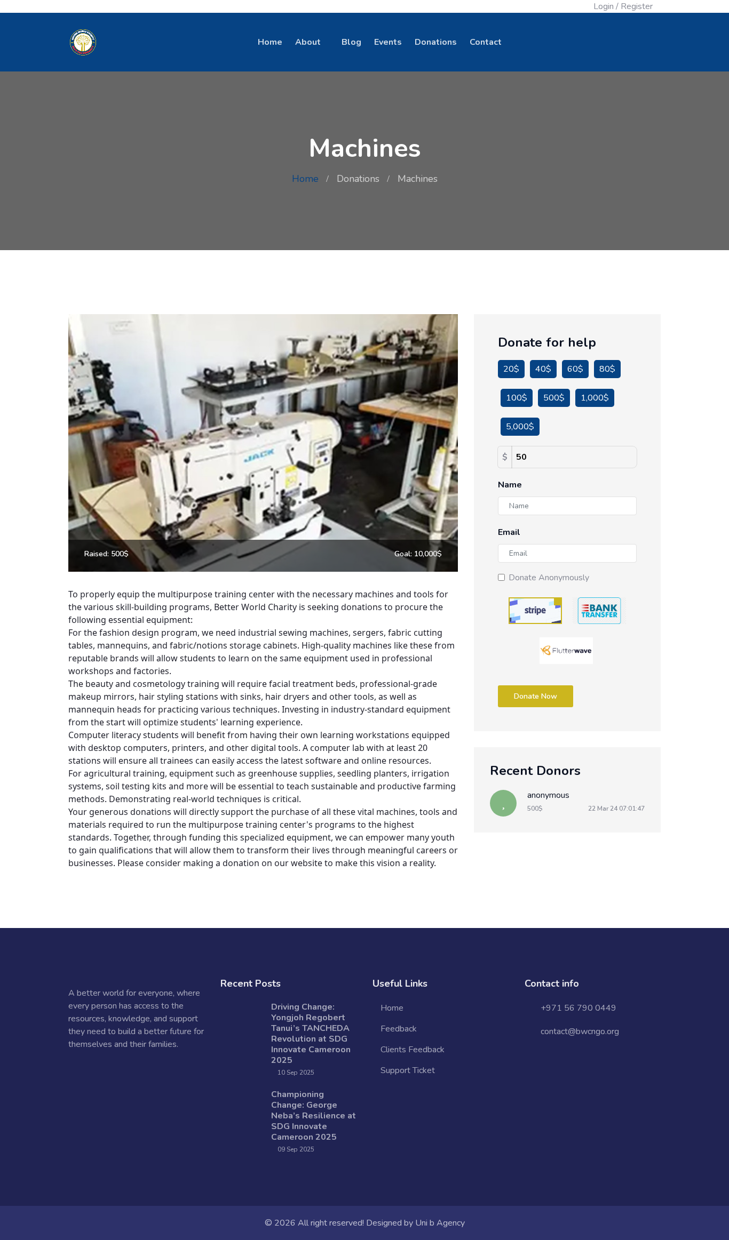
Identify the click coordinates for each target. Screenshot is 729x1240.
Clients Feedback (413, 1049)
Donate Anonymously (549, 577)
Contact (486, 42)
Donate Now (535, 696)
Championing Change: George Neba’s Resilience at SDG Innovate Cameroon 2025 (313, 1116)
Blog (351, 42)
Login (603, 6)
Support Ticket (408, 1070)
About (308, 42)
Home (270, 42)
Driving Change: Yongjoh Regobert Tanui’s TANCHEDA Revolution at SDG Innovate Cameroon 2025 (311, 1033)
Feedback (399, 1029)
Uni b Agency (440, 1223)
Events (388, 42)
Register (637, 6)
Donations (436, 42)
